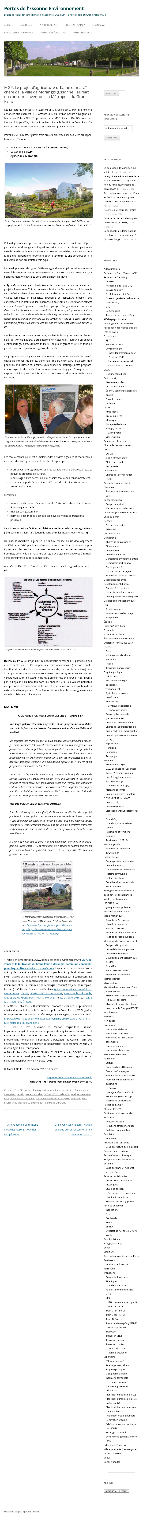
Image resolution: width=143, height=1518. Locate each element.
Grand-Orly (112, 819)
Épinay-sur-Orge (114, 781)
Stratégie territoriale (116, 1432)
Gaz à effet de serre (116, 457)
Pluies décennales (115, 462)
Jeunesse (111, 1138)
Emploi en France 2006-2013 (118, 642)
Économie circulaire (114, 634)
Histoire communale (116, 873)
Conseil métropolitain (117, 953)
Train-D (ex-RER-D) (115, 1314)
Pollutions (109, 1117)
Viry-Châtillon (113, 436)
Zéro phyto (112, 756)
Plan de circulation (117, 1352)
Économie (109, 630)
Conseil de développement (120, 949)
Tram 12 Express (114, 1319)
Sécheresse (112, 466)
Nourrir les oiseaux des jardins (120, 209)
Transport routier (115, 1344)
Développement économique (119, 600)
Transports (109, 1272)
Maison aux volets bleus (117, 911)
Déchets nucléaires (116, 525)
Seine (109, 1222)
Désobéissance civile (115, 579)
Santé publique (112, 1239)
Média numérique (113, 915)
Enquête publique (113, 672)
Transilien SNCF (114, 1335)
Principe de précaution (116, 1151)
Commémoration (114, 865)
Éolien (109, 651)
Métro (109, 1298)
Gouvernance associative (119, 365)
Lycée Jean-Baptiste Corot (119, 1092)
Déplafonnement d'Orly (118, 294)
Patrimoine (109, 1058)
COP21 (109, 453)
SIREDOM (111, 529)
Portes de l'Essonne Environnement (44, 8)
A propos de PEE (48, 24)
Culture (110, 1062)
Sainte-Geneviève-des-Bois (120, 793)
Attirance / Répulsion (117, 1264)
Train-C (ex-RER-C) (115, 1310)
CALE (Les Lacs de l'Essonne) (121, 768)
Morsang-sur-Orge (115, 789)
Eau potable (112, 617)
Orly (108, 306)
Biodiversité (112, 701)
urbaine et (48, 964)
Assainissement (114, 609)
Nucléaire (111, 659)
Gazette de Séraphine (117, 920)
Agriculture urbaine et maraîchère (72, 989)
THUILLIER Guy (113, 886)
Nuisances (109, 1025)
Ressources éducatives (53, 32)
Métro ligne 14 (115, 1306)
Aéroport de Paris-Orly (115, 277)
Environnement (112, 688)
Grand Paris (112, 966)
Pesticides (111, 751)
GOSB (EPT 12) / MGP (75, 24)
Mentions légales (83, 32)
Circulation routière (116, 386)
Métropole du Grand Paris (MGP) (23, 997)
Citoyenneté (112, 546)
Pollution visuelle (115, 1121)
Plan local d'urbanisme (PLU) (121, 1394)
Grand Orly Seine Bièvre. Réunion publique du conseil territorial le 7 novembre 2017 (73, 1129)
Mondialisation (111, 1012)
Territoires (109, 1260)
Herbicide (111, 747)
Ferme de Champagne (117, 1071)
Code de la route (117, 1348)
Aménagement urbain (117, 1365)
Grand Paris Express (117, 1285)
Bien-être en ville (115, 382)
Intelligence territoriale (115, 899)
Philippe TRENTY (112, 1109)
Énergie (108, 646)
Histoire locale (111, 857)
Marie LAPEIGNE (57, 1102)
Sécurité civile (113, 310)
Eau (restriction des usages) (120, 613)
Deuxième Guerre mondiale (120, 869)
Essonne (108, 760)
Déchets (108, 520)
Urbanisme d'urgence (115, 1445)
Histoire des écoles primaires (121, 1075)
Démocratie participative (119, 562)
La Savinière (112, 1088)
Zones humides (112, 1461)
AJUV (108, 340)
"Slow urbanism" (113, 268)
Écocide (108, 621)
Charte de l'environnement (118, 445)
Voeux (107, 1457)
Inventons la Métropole (77, 993)
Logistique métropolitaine (117, 907)
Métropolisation (112, 978)
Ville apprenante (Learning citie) (120, 1449)
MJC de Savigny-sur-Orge (119, 1096)
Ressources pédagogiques (120, 1201)
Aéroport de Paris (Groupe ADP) (120, 273)
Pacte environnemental (120, 361)
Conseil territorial (115, 806)
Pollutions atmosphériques (120, 1125)
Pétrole (110, 663)
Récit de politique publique (120, 936)
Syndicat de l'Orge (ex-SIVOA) (121, 1230)
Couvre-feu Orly (114, 289)
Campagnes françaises (116, 441)
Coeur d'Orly (112, 802)
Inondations (112, 1209)
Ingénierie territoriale (117, 1377)
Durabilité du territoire (117, 588)
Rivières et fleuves (113, 1205)
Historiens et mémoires (118, 848)
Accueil (8, 24)
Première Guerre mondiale (120, 882)
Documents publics (116, 373)
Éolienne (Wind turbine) (118, 655)
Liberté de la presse (116, 924)
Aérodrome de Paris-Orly (119, 285)
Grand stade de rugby (117, 785)
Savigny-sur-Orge (115, 428)
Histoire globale (112, 844)
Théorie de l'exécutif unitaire (121, 575)
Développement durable (30, 1094)
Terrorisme (109, 1268)
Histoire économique (117, 1197)
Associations (110, 336)
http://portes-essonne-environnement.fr (69, 1077)
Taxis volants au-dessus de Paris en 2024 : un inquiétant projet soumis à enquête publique (121, 197)
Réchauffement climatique (117, 1155)
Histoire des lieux (115, 878)
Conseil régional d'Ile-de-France (120, 512)
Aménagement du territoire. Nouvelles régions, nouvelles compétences (21, 1129)
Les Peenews (98, 24)
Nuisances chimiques (117, 1033)
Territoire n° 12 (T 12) (116, 840)
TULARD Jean (112, 852)
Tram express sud (117, 1327)
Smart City (109, 1251)
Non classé (109, 1020)
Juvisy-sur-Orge (114, 415)
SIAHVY (109, 1226)
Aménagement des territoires (119, 323)
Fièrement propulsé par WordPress (21, 1511)
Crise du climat (111, 516)
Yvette (109, 1235)
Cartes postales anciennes (120, 861)
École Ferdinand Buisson (119, 1067)
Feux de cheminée (115, 399)
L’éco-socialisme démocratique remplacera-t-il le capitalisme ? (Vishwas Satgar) (120, 235)
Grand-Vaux (114, 432)
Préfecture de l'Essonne (116, 1142)
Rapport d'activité (115, 928)
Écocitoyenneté (114, 567)
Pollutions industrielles (118, 1130)
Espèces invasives (117, 709)
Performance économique (122, 1193)
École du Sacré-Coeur (115, 625)
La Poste (110, 403)
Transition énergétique (118, 667)
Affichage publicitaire (115, 319)
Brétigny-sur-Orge (115, 764)
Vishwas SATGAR (113, 1453)
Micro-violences (112, 983)
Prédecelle (111, 1218)
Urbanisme (109, 1356)
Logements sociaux (116, 1382)
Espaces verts (113, 743)
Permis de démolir (113, 1104)
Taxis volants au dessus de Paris (121, 1256)
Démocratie (110, 537)
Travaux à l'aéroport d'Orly (120, 315)
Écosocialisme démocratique (119, 638)
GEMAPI (110, 962)
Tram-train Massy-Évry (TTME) (121, 1323)
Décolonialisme (112, 533)
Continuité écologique (119, 705)
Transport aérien (115, 1340)
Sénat (107, 1247)
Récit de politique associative (121, 932)
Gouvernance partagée (118, 571)
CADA (107, 369)
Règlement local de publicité (120, 1415)
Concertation (110, 470)
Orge (108, 1214)
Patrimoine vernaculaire (118, 1100)
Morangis (50, 997)
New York (109, 1016)
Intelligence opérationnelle (118, 894)
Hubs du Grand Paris (117, 970)
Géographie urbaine (116, 1373)
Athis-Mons (112, 411)
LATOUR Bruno (111, 903)
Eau (106, 604)
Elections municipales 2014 (120, 508)
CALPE (24, 993)
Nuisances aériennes (117, 1029)
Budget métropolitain (117, 945)
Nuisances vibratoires (117, 1050)
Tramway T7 (112, 1331)
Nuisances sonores (116, 1046)
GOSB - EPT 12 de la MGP (57, 1094)
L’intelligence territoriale (18, 32)
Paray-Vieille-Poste (116, 424)
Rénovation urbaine (116, 1419)
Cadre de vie (11, 993)
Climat (107, 449)
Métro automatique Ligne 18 (122, 1302)
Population (109, 1134)
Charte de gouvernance (118, 541)
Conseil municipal (113, 499)
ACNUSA (110, 281)
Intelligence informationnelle (119, 890)
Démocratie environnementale (122, 558)
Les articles (26, 24)
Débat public (112, 676)
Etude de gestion (115, 1188)
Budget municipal (115, 504)
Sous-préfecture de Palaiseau (122, 1146)
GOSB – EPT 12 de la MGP (46, 993)
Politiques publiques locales (118, 1113)
